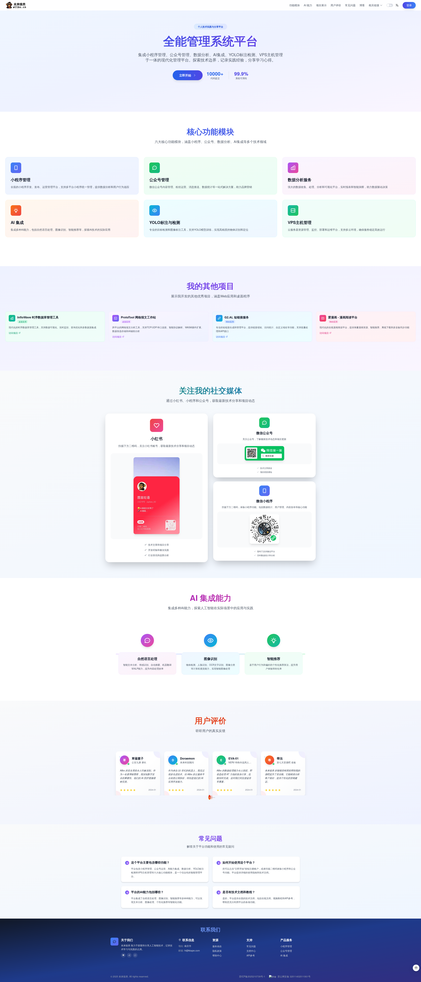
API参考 (251, 955)
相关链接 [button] (374, 5)
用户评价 (336, 5)
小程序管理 (286, 946)
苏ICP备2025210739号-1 (252, 976)
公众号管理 (286, 950)
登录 (409, 5)
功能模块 (294, 5)
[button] (397, 5)
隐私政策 (217, 950)
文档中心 (251, 950)
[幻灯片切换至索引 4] (214, 797)
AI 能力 (308, 5)
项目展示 (321, 5)
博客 (362, 5)
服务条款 (217, 946)
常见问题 (350, 5)
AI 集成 (284, 955)
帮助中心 (217, 955)
